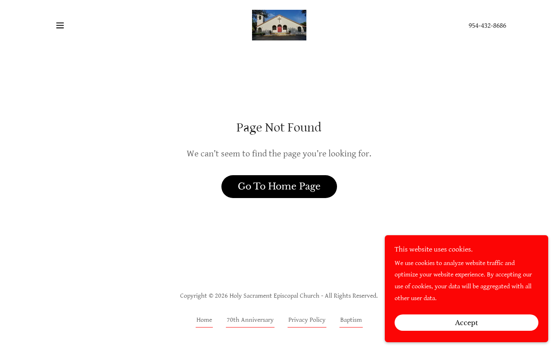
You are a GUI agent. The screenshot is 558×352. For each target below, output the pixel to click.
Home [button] (204, 320)
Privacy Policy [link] (307, 320)
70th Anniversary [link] (250, 320)
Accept (466, 323)
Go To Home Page (279, 186)
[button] (60, 25)
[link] (279, 25)
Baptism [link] (351, 320)
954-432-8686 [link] (487, 25)
